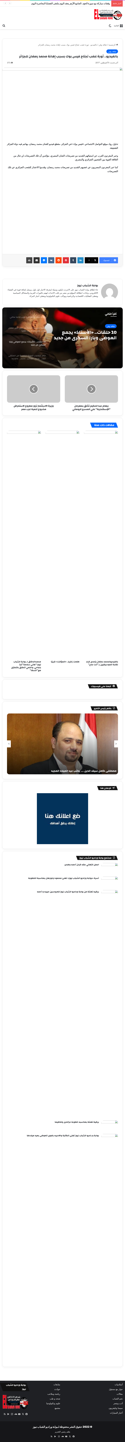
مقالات (120, 1394)
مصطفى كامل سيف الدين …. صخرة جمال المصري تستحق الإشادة (76, 770)
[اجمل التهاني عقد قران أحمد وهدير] (109, 868)
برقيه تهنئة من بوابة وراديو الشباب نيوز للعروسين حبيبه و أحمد (68, 892)
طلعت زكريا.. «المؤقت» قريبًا (65, 662)
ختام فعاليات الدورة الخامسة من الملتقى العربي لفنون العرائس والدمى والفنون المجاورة (87, 335)
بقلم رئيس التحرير (62, 1431)
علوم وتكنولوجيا (53, 1403)
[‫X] (23, 1414)
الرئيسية (112, 45)
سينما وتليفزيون (116, 1408)
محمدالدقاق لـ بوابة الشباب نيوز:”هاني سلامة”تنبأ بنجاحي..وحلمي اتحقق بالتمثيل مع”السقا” (26, 666)
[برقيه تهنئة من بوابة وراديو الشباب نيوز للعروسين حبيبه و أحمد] (109, 1004)
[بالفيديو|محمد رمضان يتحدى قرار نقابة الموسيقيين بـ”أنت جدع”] (101, 545)
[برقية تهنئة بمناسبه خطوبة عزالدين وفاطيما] (109, 1126)
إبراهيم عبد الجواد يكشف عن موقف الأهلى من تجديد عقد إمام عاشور (78, 3)
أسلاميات (119, 1384)
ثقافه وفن (103, 45)
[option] (62, 337)
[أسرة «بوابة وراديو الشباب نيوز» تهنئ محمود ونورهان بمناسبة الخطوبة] (109, 882)
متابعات (57, 1384)
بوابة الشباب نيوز (87, 285)
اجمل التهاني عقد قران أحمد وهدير (81, 865)
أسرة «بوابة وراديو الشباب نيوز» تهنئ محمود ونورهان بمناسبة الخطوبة (63, 878)
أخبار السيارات (116, 1413)
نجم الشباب (117, 1398)
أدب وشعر (118, 1403)
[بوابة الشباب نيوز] (108, 14)
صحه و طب (55, 1398)
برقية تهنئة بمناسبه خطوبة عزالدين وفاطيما (77, 1122)
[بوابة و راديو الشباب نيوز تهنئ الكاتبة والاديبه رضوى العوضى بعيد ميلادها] (109, 1248)
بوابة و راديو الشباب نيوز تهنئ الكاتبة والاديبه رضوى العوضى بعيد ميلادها (63, 1136)
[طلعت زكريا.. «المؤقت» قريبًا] (63, 545)
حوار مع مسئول (116, 1389)
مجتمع (57, 1408)
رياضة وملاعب (53, 1394)
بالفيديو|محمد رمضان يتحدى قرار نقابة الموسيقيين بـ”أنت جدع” (102, 663)
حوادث (57, 1389)
